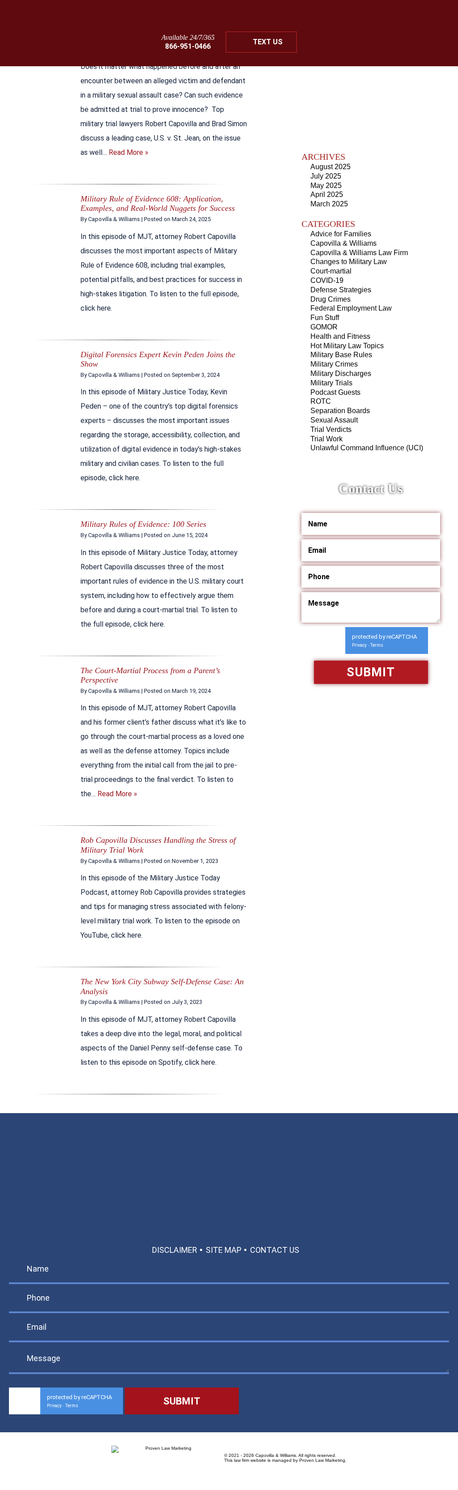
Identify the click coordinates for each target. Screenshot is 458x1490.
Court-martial (331, 271)
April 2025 (326, 194)
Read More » (128, 152)
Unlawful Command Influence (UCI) (366, 448)
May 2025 (326, 185)
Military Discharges (340, 373)
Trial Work (326, 439)
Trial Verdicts (331, 429)
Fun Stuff (324, 317)
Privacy (359, 645)
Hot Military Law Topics (347, 346)
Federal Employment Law (351, 308)
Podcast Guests (335, 392)
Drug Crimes (330, 299)
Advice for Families (340, 234)
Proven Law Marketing (322, 1460)
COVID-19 (327, 280)
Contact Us (274, 1250)
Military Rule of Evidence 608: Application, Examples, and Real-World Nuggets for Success (158, 203)
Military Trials (331, 383)
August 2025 (330, 167)
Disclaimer (174, 1250)
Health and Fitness (340, 336)
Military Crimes (334, 364)
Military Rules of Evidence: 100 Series (143, 524)
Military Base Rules (341, 355)
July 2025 (325, 176)
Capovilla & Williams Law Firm (359, 252)
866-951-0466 (188, 46)
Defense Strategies (340, 290)
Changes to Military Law (348, 261)
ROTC (320, 401)
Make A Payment (254, 1193)
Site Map (224, 1250)
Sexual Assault (334, 420)
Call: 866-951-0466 (229, 1172)
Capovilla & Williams (343, 243)
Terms (376, 645)
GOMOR (324, 327)
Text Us (268, 42)
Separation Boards (340, 410)
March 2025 (329, 204)
